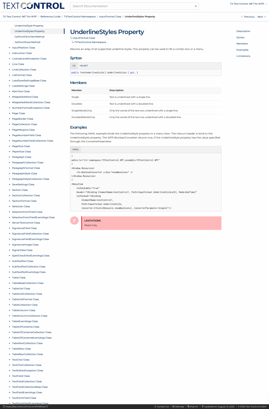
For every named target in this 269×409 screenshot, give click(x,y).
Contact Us (163, 406)
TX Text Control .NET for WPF (20, 16)
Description (243, 31)
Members (242, 43)
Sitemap (179, 406)
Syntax (240, 37)
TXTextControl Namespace (80, 16)
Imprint (194, 406)
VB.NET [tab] (84, 65)
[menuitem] (235, 5)
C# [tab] (73, 65)
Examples (242, 49)
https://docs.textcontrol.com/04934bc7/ (26, 406)
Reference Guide (50, 16)
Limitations (243, 56)
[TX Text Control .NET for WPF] (33, 5)
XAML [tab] (75, 149)
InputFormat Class (110, 16)
